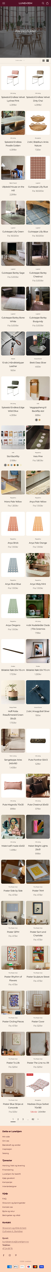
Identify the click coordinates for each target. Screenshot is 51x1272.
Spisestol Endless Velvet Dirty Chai (38, 99)
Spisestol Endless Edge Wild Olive (13, 409)
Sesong (5, 1153)
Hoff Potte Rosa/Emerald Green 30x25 (13, 715)
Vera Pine (38, 456)
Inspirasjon (7, 1149)
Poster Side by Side (13, 890)
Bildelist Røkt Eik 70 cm (38, 670)
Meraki (13, 359)
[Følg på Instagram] (10, 1255)
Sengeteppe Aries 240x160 (13, 762)
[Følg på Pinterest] (16, 1255)
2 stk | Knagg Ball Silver (37, 711)
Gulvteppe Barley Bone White (13, 319)
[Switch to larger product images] (43, 60)
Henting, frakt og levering (13, 1165)
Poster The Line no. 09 (38, 1063)
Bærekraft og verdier (11, 1145)
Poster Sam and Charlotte (38, 934)
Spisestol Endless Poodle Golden (13, 144)
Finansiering (7, 1170)
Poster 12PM (13, 932)
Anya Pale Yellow (38, 501)
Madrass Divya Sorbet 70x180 (38, 1106)
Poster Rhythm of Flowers (13, 978)
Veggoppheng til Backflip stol (38, 409)
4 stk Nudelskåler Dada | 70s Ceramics (38, 627)
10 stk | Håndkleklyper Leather (13, 364)
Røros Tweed (13, 183)
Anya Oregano (13, 625)
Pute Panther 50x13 (38, 760)
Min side (6, 1137)
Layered (38, 183)
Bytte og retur (8, 1211)
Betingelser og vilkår (11, 1215)
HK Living (13, 93)
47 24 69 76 (7, 1248)
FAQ (4, 1199)
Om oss (5, 1141)
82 (33, 1119)
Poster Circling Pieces (13, 1021)
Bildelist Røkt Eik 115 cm (13, 670)
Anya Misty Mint (38, 584)
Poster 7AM (38, 890)
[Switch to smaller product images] (47, 60)
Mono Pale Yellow (13, 501)
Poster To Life (13, 1063)
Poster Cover (38, 1021)
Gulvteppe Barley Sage (13, 273)
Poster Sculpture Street (38, 976)
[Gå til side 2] (37, 1119)
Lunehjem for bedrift (11, 1174)
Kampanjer (7, 1182)
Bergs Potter (12, 707)
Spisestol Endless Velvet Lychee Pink (13, 99)
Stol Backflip (13, 456)
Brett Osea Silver (38, 362)
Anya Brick (13, 543)
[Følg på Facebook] (3, 1255)
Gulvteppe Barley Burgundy (37, 319)
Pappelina (38, 452)
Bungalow (38, 138)
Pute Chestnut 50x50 (38, 804)
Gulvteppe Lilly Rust (38, 187)
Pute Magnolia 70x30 (13, 804)
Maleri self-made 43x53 (13, 846)
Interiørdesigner (9, 1186)
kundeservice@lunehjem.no (15, 1241)
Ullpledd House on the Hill (13, 189)
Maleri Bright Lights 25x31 (38, 848)
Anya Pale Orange (38, 543)
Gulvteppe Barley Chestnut (37, 275)
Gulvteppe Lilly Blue (38, 231)
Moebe (13, 666)
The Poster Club (13, 887)
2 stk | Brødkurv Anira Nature (37, 144)
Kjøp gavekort (8, 1178)
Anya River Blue (13, 584)
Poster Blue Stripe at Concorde (13, 1106)
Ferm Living (13, 756)
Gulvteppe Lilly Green (13, 231)
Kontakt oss (7, 1207)
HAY (38, 403)
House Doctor (38, 359)
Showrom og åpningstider (13, 1203)
